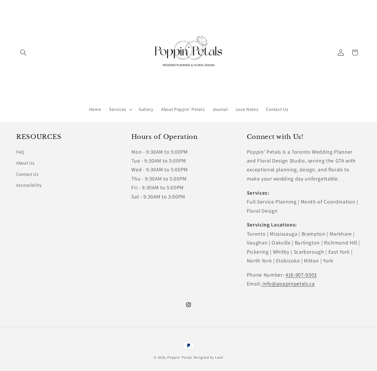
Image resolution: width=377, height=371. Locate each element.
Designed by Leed (208, 357)
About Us (25, 163)
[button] (23, 52)
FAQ (20, 152)
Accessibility (29, 185)
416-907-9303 (301, 274)
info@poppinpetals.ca (288, 283)
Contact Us (27, 174)
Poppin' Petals (179, 357)
